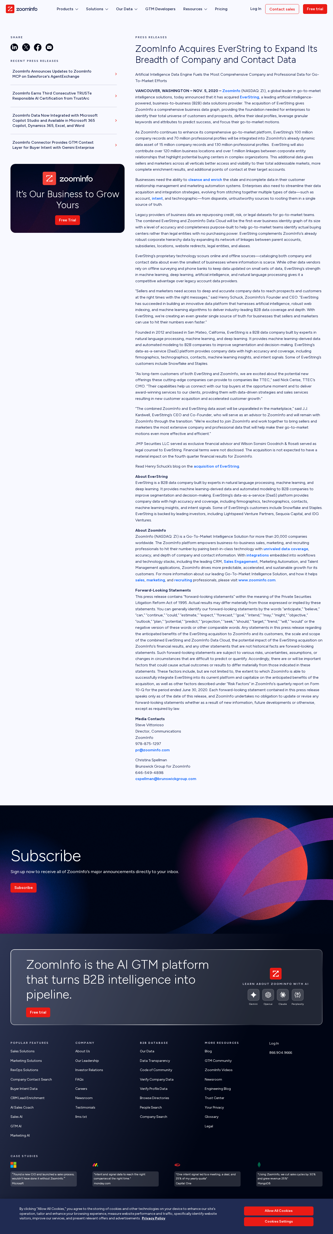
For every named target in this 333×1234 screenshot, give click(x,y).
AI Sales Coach (22, 1107)
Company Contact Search (31, 1079)
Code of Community (156, 1070)
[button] (67, 9)
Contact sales (282, 9)
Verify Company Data (157, 1079)
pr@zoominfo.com (152, 750)
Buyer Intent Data (24, 1089)
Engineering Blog (218, 1089)
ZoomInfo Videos (219, 1070)
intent (157, 198)
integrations (257, 555)
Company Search (153, 1117)
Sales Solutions (22, 1051)
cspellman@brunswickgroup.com (165, 778)
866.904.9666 (280, 1053)
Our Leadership (87, 1061)
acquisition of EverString (216, 466)
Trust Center (214, 1098)
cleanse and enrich (205, 179)
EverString (249, 97)
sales (140, 580)
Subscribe (23, 887)
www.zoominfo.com (256, 580)
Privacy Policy (153, 1218)
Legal (209, 1126)
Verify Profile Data (153, 1089)
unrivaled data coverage (285, 548)
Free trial (315, 9)
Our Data (147, 1051)
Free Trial (67, 219)
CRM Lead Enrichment (27, 1098)
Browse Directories (154, 1098)
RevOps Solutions (24, 1070)
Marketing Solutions (26, 1061)
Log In (255, 9)
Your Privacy (214, 1107)
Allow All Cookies (279, 1211)
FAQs (79, 1079)
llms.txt (81, 1117)
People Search (151, 1107)
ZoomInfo (231, 90)
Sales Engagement (241, 561)
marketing (156, 580)
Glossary (211, 1117)
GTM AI (15, 1126)
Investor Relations (89, 1070)
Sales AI (16, 1117)
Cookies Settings (279, 1222)
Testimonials (85, 1107)
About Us (82, 1051)
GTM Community (218, 1061)
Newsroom (84, 1098)
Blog (208, 1051)
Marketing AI (20, 1135)
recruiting (183, 580)
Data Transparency (155, 1061)
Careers (81, 1089)
